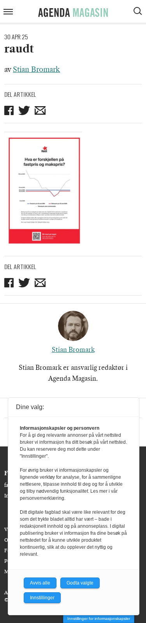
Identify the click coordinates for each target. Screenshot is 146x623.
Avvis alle (40, 583)
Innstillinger (42, 597)
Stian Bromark (36, 69)
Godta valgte (80, 583)
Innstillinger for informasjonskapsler (98, 618)
